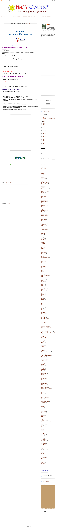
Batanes (42, 202)
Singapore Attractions (44, 422)
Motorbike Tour (43, 349)
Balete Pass (43, 186)
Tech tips (42, 433)
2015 (43, 137)
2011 (43, 143)
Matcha (42, 340)
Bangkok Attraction (44, 195)
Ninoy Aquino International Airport (6, 16)
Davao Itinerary (43, 246)
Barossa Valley (43, 198)
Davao (42, 244)
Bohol (42, 211)
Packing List (43, 368)
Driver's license (43, 253)
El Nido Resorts (43, 261)
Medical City (43, 341)
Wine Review (43, 463)
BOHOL (16, 18)
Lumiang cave (43, 319)
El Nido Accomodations (45, 257)
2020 (43, 130)
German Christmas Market (45, 275)
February (44, 121)
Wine (42, 459)
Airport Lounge (43, 168)
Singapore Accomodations (45, 419)
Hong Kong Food (44, 286)
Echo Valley (43, 254)
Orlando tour (43, 365)
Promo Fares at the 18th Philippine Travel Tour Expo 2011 (13, 25)
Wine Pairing (43, 462)
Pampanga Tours (43, 377)
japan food (43, 293)
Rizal (42, 405)
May (44, 117)
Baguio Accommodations (45, 182)
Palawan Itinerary (44, 373)
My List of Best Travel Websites (46, 351)
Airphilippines (43, 167)
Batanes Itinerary (43, 205)
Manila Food (43, 328)
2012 (43, 142)
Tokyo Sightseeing (44, 440)
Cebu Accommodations (44, 229)
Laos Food (43, 309)
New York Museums (44, 360)
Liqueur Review (43, 310)
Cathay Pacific (43, 225)
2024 (43, 124)
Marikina (42, 336)
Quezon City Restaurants (45, 401)
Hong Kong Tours (44, 288)
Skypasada (43, 426)
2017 (43, 134)
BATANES (44, 16)
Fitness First (43, 265)
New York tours (43, 361)
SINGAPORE (19, 16)
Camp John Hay (43, 224)
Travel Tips (43, 448)
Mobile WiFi (43, 345)
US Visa (42, 453)
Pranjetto (42, 389)
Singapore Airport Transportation (46, 421)
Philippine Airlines (44, 383)
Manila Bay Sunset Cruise (45, 326)
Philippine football (44, 385)
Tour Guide (43, 442)
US (41, 452)
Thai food (42, 435)
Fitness (42, 263)
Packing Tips (43, 369)
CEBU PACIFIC (3, 18)
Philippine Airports (44, 384)
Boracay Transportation (44, 221)
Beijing (42, 207)
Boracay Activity (44, 218)
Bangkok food (43, 196)
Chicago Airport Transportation (46, 235)
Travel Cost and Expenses (45, 444)
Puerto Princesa (43, 394)
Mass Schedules (43, 338)
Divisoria (42, 249)
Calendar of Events (44, 223)
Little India (43, 312)
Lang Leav (43, 307)
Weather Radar (53, 508)
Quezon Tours (43, 402)
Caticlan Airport (43, 226)
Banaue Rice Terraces (44, 191)
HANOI (50, 18)
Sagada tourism (43, 412)
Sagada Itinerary (43, 411)
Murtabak (42, 350)
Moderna (42, 346)
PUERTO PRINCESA (10, 18)
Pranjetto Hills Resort (44, 391)
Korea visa (43, 302)
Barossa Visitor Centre (44, 200)
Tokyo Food (43, 439)
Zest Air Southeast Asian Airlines (46, 466)
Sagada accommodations (45, 408)
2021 (43, 129)
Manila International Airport (45, 330)
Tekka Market (43, 434)
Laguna (42, 305)
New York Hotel (43, 357)
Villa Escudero (43, 457)
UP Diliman (43, 450)
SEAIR (42, 414)
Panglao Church (43, 378)
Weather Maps (48, 508)
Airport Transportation (44, 169)
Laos (42, 308)
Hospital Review (43, 289)
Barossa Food (43, 197)
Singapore (42, 417)
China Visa (43, 239)
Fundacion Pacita (44, 272)
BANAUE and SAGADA (23, 18)
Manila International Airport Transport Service (48, 332)
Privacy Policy (3, 20)
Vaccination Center (44, 454)
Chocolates (43, 240)
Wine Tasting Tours (44, 464)
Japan (42, 291)
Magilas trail (43, 322)
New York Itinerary (44, 359)
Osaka (42, 366)
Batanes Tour (43, 206)
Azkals (42, 179)
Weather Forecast (43, 508)
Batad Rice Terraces (44, 201)
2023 (43, 126)
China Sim (43, 238)
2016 (43, 136)
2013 (43, 140)
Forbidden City (43, 268)
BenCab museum (43, 210)
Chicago (42, 234)
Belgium (42, 209)
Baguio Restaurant (44, 184)
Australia (42, 177)
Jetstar (42, 295)
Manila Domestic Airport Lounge (46, 327)
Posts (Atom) (8, 203)
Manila (42, 323)
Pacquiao (42, 370)
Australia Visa (43, 178)
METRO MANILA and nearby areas (42, 18)
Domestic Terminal (44, 251)
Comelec (42, 242)
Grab (42, 276)
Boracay (42, 216)
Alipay (42, 170)
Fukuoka (42, 271)
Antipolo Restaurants (44, 176)
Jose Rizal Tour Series (44, 297)
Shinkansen (43, 415)
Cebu (42, 228)
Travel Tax (43, 447)
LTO (42, 316)
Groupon (42, 277)
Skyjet (42, 425)
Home (19, 201)
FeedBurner (50, 105)
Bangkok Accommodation (45, 193)
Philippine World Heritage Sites (46, 388)
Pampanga (42, 374)
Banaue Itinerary (43, 190)
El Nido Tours (43, 262)
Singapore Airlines (44, 420)
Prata (42, 392)
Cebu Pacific (43, 230)
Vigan (42, 455)
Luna (42, 321)
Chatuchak (43, 233)
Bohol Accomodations (44, 212)
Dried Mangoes (43, 252)
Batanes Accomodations (45, 204)
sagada (42, 407)
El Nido (42, 256)
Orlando (42, 364)
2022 (43, 127)
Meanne (49, 24)
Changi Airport (43, 232)
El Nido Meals (43, 260)
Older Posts (37, 201)
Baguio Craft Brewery (44, 183)
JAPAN (14, 16)
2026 (43, 115)
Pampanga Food (43, 375)
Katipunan (43, 299)
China (42, 237)
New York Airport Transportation (46, 355)
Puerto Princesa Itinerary (45, 397)
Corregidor (43, 243)
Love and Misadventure (45, 314)
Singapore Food (43, 424)
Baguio (42, 181)
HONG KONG (25, 16)
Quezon (42, 398)
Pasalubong (43, 380)
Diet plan (42, 248)
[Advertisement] (10, 193)
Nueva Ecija (43, 363)
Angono (42, 173)
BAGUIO (34, 18)
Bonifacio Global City (44, 215)
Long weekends (43, 313)
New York (42, 354)
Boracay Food (43, 219)
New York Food (43, 356)
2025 (43, 123)
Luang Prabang (43, 317)
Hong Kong (43, 285)
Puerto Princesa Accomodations (46, 396)
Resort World (43, 403)
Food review (43, 267)
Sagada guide (43, 410)
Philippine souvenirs (44, 387)
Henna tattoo (43, 284)
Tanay (42, 430)
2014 (43, 139)
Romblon (42, 406)
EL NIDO (29, 18)
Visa (42, 458)
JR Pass (42, 298)
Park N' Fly (43, 379)
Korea (42, 300)
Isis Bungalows (43, 290)
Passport (42, 382)
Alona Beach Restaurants (45, 172)
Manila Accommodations (45, 324)
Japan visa (42, 294)
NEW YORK (30, 16)
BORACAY (49, 16)
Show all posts (28, 23)
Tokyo (42, 438)
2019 (43, 131)
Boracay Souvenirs (44, 220)
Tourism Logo (43, 443)
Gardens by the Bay (44, 274)
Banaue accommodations (45, 188)
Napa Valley (43, 352)
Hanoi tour (43, 283)
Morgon (42, 347)
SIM (42, 416)
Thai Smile (43, 436)
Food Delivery (43, 266)
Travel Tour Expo (13, 182)
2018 (43, 133)
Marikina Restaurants (44, 337)
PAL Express (43, 371)
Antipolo (42, 174)
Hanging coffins (43, 279)
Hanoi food (43, 281)
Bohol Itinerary (43, 214)
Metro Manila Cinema (44, 343)
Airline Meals (43, 165)
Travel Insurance (43, 445)
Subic (42, 428)
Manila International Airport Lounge (46, 331)
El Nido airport (43, 258)
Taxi (42, 431)
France (42, 270)
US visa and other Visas (37, 16)
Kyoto (42, 303)
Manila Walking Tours (44, 335)
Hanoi (42, 280)
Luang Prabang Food (44, 318)
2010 (43, 145)
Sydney (42, 429)
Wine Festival (43, 461)
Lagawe (42, 304)
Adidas (42, 164)
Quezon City (43, 399)
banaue (42, 187)
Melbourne (43, 342)
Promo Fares (7, 182)
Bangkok (42, 192)
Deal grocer (43, 247)
